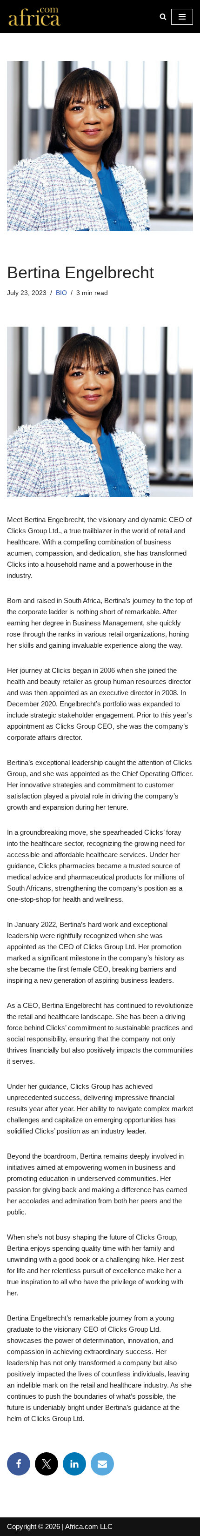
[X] (46, 1464)
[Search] (163, 16)
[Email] (102, 1464)
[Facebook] (18, 1464)
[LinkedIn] (74, 1464)
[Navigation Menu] (182, 17)
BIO (61, 292)
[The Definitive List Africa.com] (35, 17)
